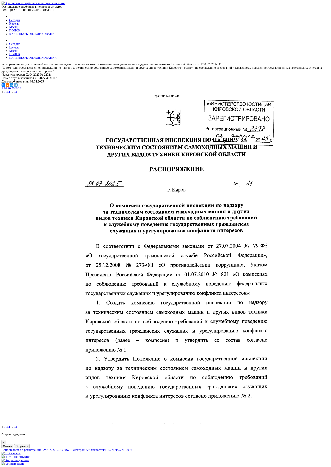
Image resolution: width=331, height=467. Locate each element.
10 (5, 88)
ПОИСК (14, 30)
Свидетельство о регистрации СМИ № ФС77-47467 (35, 449)
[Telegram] (16, 85)
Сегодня (14, 20)
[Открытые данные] (15, 460)
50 (13, 88)
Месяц (13, 27)
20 (9, 88)
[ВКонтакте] (3, 85)
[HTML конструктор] (16, 456)
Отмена (7, 446)
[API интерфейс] (13, 463)
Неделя (14, 23)
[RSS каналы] (11, 453)
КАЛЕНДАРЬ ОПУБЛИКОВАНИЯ (33, 33)
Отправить (22, 446)
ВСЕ (18, 88)
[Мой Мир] (11, 85)
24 (15, 91)
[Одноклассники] (7, 85)
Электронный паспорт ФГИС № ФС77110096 (102, 449)
